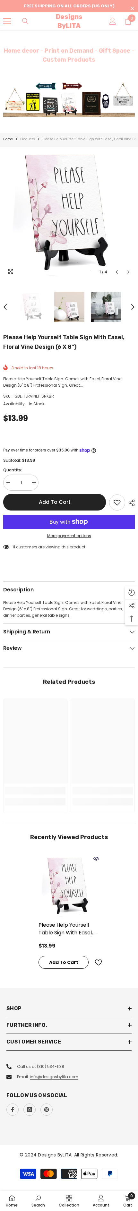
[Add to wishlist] (117, 502)
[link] (35, 790)
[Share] (130, 503)
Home (8, 139)
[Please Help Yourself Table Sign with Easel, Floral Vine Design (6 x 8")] (69, 886)
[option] (69, 99)
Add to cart (55, 502)
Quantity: (12, 470)
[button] (116, 272)
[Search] (25, 21)
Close (132, 8)
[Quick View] (96, 858)
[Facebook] (12, 1110)
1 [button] (65, 108)
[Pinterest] (46, 1110)
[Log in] (112, 21)
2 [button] (72, 108)
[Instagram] (29, 1110)
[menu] (7, 21)
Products (27, 139)
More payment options (69, 535)
